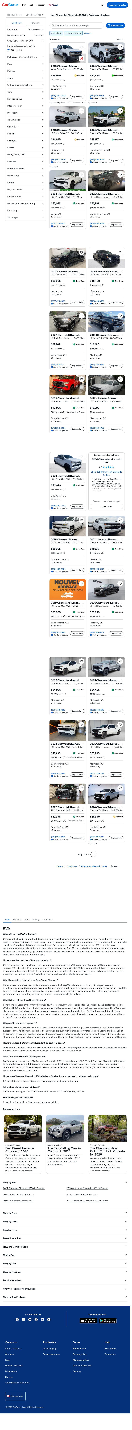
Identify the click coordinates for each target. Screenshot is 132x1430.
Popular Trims (10, 1230)
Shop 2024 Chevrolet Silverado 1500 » (106, 473)
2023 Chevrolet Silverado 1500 (18, 1200)
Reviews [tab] (17, 919)
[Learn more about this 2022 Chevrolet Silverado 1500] (83, 335)
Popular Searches (12, 1280)
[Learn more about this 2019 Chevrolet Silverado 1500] (83, 66)
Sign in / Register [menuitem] (117, 5)
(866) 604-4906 (97, 160)
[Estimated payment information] (64, 79)
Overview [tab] (47, 919)
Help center (110, 1348)
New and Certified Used (15, 1246)
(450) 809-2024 (58, 569)
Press (7, 1360)
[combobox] (35, 14)
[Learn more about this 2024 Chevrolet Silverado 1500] (122, 66)
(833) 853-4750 (97, 428)
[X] (23, 1320)
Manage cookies (81, 1360)
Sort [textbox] (119, 39)
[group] (87, 33)
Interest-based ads (82, 1365)
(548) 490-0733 (58, 96)
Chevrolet (55, 33)
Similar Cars (9, 1255)
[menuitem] (24, 5)
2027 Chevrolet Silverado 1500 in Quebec (24, 1188)
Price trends (11, 1371)
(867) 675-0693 (58, 301)
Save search (117, 25)
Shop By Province (12, 1272)
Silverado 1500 (72, 33)
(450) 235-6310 (58, 223)
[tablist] (25, 23)
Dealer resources (51, 1354)
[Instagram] (36, 1320)
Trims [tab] (27, 919)
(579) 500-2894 (58, 428)
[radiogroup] (25, 47)
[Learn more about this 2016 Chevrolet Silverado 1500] (122, 398)
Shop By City (9, 1263)
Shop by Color (10, 1221)
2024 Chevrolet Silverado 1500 (82, 1194)
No (20, 49)
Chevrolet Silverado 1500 (94, 866)
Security (77, 1371)
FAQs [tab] (7, 919)
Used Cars (72, 866)
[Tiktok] (48, 1320)
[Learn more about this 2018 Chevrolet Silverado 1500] (83, 130)
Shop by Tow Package (14, 1297)
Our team (10, 1354)
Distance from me (16, 35)
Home (60, 866)
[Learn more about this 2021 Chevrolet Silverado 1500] (83, 271)
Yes (12, 49)
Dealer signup (50, 1348)
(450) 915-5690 (97, 96)
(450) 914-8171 (57, 364)
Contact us (110, 1354)
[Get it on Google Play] (108, 1321)
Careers (9, 1377)
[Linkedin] (42, 1320)
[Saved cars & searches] (102, 5)
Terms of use (79, 1348)
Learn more (106, 506)
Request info (77, 97)
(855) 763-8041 (97, 837)
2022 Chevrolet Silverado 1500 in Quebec (87, 1200)
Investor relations (14, 1365)
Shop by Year (9, 1182)
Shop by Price (10, 1213)
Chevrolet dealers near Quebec (19, 1288)
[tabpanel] (65, 1015)
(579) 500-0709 (58, 160)
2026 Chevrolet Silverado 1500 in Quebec (87, 1188)
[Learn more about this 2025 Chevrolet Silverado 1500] (122, 194)
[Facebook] (17, 1320)
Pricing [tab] (36, 919)
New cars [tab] (35, 22)
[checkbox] (43, 41)
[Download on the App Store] (88, 1321)
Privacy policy (80, 1354)
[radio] (8, 50)
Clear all (88, 33)
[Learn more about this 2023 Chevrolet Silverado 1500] (83, 398)
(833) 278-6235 (58, 710)
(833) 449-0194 (97, 364)
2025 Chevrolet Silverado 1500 (18, 1194)
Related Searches (12, 1238)
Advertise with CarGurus (17, 1382)
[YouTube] (29, 1320)
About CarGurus (13, 1348)
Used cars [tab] (17, 22)
